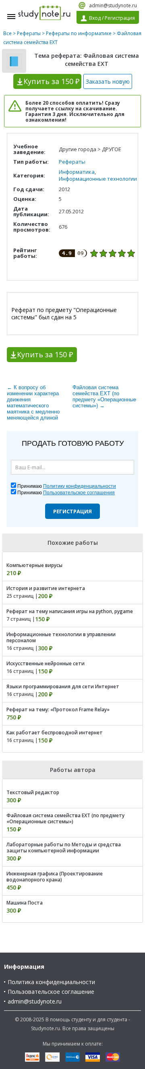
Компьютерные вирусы (34, 565)
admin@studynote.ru (113, 5)
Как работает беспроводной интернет (54, 732)
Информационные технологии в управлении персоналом (61, 637)
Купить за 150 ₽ (45, 354)
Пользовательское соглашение (51, 991)
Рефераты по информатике (79, 33)
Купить (51, 81)
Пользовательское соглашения (79, 492)
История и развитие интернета (45, 588)
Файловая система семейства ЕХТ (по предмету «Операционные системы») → (104, 396)
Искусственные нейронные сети (45, 663)
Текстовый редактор (32, 792)
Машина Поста (24, 902)
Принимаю (66, 486)
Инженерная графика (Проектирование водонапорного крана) (54, 876)
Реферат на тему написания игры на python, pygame (69, 611)
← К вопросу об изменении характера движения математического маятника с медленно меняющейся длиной (33, 402)
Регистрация (72, 511)
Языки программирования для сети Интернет (62, 686)
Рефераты (29, 33)
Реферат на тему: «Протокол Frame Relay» (58, 709)
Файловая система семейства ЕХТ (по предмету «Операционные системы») (65, 818)
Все (7, 33)
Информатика (77, 171)
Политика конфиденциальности (51, 982)
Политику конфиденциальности (79, 486)
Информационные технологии (98, 178)
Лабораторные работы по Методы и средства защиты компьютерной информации (63, 847)
